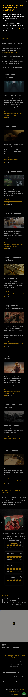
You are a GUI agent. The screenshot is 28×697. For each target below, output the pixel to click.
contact (19, 28)
